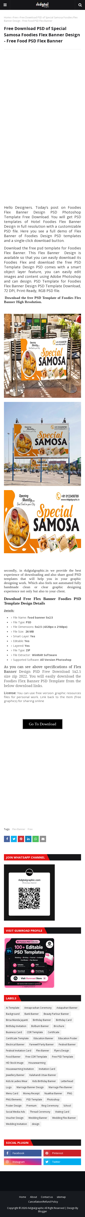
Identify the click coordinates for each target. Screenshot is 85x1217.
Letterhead (67, 1081)
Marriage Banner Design (30, 1087)
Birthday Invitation (16, 1026)
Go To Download (42, 724)
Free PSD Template (62, 1056)
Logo (9, 1087)
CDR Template (35, 1032)
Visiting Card (62, 1111)
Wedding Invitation (16, 1124)
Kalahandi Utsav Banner (42, 1075)
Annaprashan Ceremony (38, 1007)
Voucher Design (15, 1118)
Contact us (47, 1197)
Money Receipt (31, 1093)
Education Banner (43, 1038)
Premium (31, 1105)
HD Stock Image (15, 1062)
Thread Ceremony (40, 1111)
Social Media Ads (15, 1111)
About (33, 1197)
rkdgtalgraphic (35, 1208)
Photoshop (53, 1099)
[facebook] (23, 1153)
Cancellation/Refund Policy (43, 1201)
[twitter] (62, 1161)
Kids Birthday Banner (44, 1081)
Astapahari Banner (67, 1007)
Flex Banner (18, 829)
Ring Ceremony (50, 1105)
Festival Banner (67, 1044)
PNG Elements (14, 1099)
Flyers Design (61, 1050)
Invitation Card (47, 1069)
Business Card (14, 1032)
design (35, 1124)
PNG (69, 1093)
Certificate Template (17, 1038)
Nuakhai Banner (53, 1093)
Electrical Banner (15, 1044)
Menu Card (12, 1093)
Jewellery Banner (15, 1075)
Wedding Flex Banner (64, 1118)
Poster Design (14, 1105)
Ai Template (12, 1007)
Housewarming (36, 1062)
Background (13, 1014)
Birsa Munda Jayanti (17, 1020)
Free (15, 17)
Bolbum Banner (40, 1026)
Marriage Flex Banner (60, 1087)
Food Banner (13, 1056)
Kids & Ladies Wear (16, 1081)
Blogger (42, 1211)
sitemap (61, 1197)
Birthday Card (64, 1020)
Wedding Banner (37, 1118)
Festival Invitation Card (18, 1050)
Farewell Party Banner (41, 1044)
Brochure (59, 1026)
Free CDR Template (36, 1056)
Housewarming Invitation (20, 1069)
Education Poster (67, 1038)
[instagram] (23, 1161)
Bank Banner (32, 1014)
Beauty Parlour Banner (56, 1014)
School (67, 1105)
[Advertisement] (42, 95)
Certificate (53, 1032)
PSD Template (34, 1099)
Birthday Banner (42, 1020)
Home (7, 17)
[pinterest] (62, 1153)
